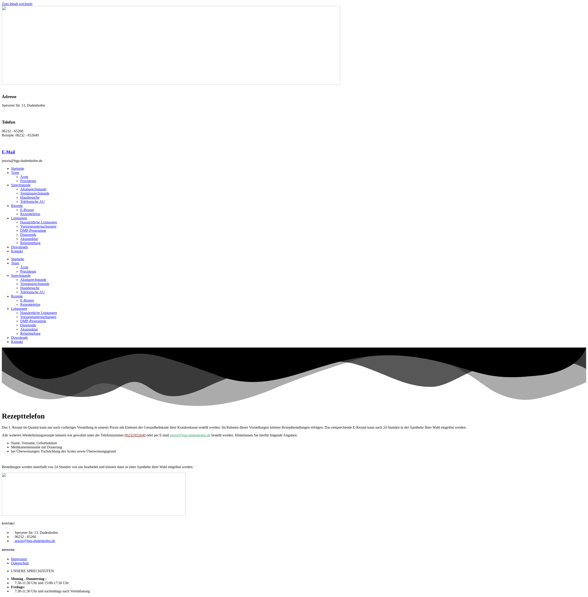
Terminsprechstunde (34, 193)
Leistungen (19, 218)
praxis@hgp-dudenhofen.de (190, 435)
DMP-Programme (33, 230)
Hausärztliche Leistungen (38, 222)
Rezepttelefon (30, 214)
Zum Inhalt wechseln (17, 4)
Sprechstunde (21, 185)
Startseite (17, 168)
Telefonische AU (32, 202)
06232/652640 (135, 435)
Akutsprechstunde (33, 189)
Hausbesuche (30, 197)
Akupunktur (29, 239)
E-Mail (8, 152)
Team (15, 173)
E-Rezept (27, 210)
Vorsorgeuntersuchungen (38, 226)
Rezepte (17, 206)
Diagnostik (28, 235)
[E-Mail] (3, 143)
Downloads (19, 247)
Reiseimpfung (30, 243)
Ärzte (24, 177)
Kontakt (17, 251)
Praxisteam (28, 181)
